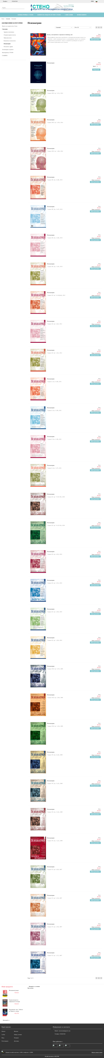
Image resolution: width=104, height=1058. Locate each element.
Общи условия (18, 1034)
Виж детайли (95, 39)
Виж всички (30, 988)
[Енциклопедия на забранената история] (5, 1003)
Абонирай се (6, 1020)
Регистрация (5, 1041)
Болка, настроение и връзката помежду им (59, 34)
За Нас (3, 1034)
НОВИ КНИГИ (81, 14)
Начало (3, 1031)
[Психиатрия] (38, 83)
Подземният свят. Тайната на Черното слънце (16, 1010)
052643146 (14, 1)
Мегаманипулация (14, 990)
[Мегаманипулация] (5, 993)
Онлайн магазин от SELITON (52, 1056)
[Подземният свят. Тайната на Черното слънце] (5, 1012)
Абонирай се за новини (34, 986)
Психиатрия (50, 63)
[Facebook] (101, 1)
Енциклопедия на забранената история (14, 1000)
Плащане (16, 1037)
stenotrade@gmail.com (64, 1030)
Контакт (16, 1031)
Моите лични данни (97, 1052)
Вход (3, 1037)
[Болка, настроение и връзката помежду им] (38, 56)
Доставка (16, 1041)
